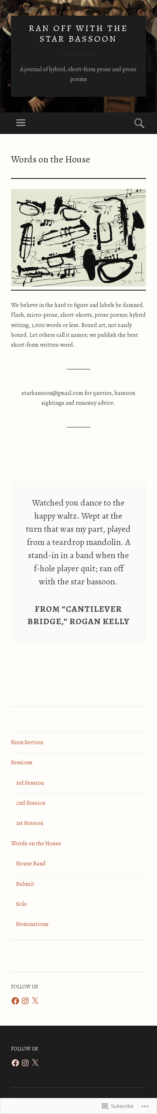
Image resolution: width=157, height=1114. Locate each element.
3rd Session (30, 783)
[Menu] (21, 123)
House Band (31, 864)
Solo (21, 904)
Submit (25, 884)
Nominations (32, 924)
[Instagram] (25, 1000)
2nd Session (30, 803)
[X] (35, 1000)
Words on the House (36, 844)
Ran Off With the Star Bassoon (78, 33)
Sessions (21, 762)
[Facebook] (15, 1000)
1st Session (29, 823)
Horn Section (27, 742)
